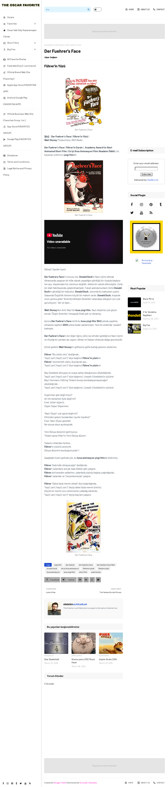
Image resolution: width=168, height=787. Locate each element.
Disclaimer (12, 155)
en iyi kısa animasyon (70, 568)
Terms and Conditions (18, 161)
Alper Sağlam (50, 57)
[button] (98, 9)
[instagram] (8, 783)
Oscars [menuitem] (10, 17)
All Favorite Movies (16, 59)
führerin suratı (88, 568)
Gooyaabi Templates (88, 782)
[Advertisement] (146, 93)
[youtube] (25, 783)
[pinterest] (12, 783)
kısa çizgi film (69, 572)
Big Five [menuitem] (11, 49)
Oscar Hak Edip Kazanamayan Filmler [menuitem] (20, 33)
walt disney (59, 45)
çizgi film (58, 565)
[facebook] (3, 783)
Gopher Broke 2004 (108, 659)
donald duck (52, 568)
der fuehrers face (86, 565)
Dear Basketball (51, 659)
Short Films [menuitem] (13, 42)
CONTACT (161, 9)
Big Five (146, 325)
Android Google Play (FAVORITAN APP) (15, 100)
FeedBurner (152, 179)
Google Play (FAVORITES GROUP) (17, 142)
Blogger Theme (60, 782)
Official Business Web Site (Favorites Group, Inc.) (18, 117)
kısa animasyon (53, 572)
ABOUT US (145, 9)
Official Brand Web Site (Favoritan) (16, 75)
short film (83, 572)
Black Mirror (148, 299)
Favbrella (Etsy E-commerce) (21, 65)
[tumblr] (16, 783)
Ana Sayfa (48, 45)
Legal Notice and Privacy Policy (17, 171)
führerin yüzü (103, 568)
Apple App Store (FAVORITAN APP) (19, 88)
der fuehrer (70, 565)
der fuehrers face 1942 (106, 565)
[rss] (30, 783)
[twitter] (21, 783)
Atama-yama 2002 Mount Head (83, 661)
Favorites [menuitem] (12, 23)
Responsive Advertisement (104, 31)
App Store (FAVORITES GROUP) (16, 129)
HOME (131, 9)
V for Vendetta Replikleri (149, 314)
